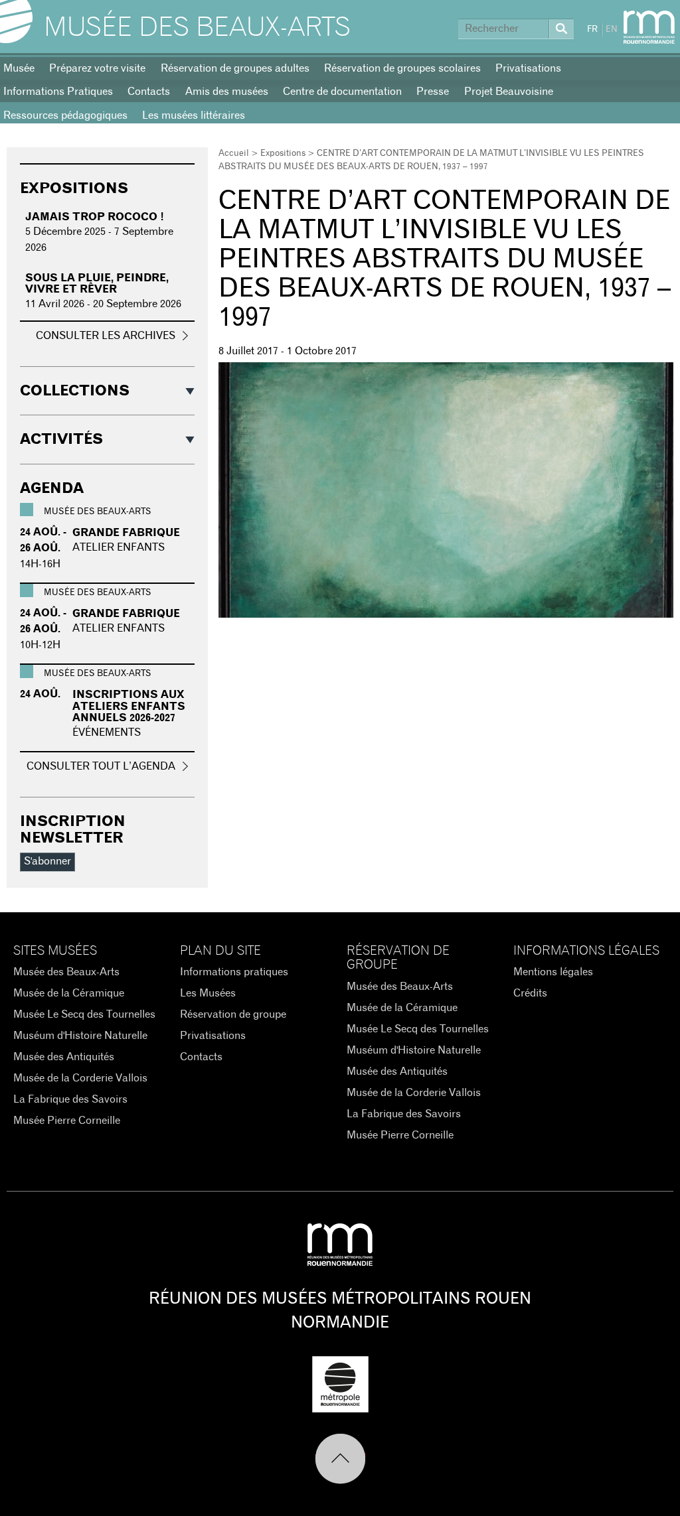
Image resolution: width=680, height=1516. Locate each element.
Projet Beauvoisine (508, 91)
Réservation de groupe (233, 1014)
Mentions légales (553, 972)
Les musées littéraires (193, 115)
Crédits (530, 993)
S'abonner (47, 861)
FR (592, 29)
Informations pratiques (234, 972)
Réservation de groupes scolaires (402, 68)
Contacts (149, 91)
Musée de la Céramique (68, 993)
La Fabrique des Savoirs (70, 1099)
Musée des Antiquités (63, 1057)
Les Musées (208, 993)
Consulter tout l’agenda (101, 766)
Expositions (282, 153)
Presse (432, 91)
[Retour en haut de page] (340, 1459)
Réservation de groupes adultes (235, 68)
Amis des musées (226, 91)
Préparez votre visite (97, 68)
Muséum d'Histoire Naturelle (80, 1035)
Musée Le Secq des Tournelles (84, 1014)
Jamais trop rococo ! (94, 217)
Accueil (233, 153)
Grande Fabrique (126, 532)
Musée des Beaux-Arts (197, 28)
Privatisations (528, 68)
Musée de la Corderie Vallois (80, 1078)
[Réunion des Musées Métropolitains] (649, 27)
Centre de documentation (342, 91)
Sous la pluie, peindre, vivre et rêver (97, 284)
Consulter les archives (105, 335)
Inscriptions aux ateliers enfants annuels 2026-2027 (128, 706)
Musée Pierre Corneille (66, 1120)
